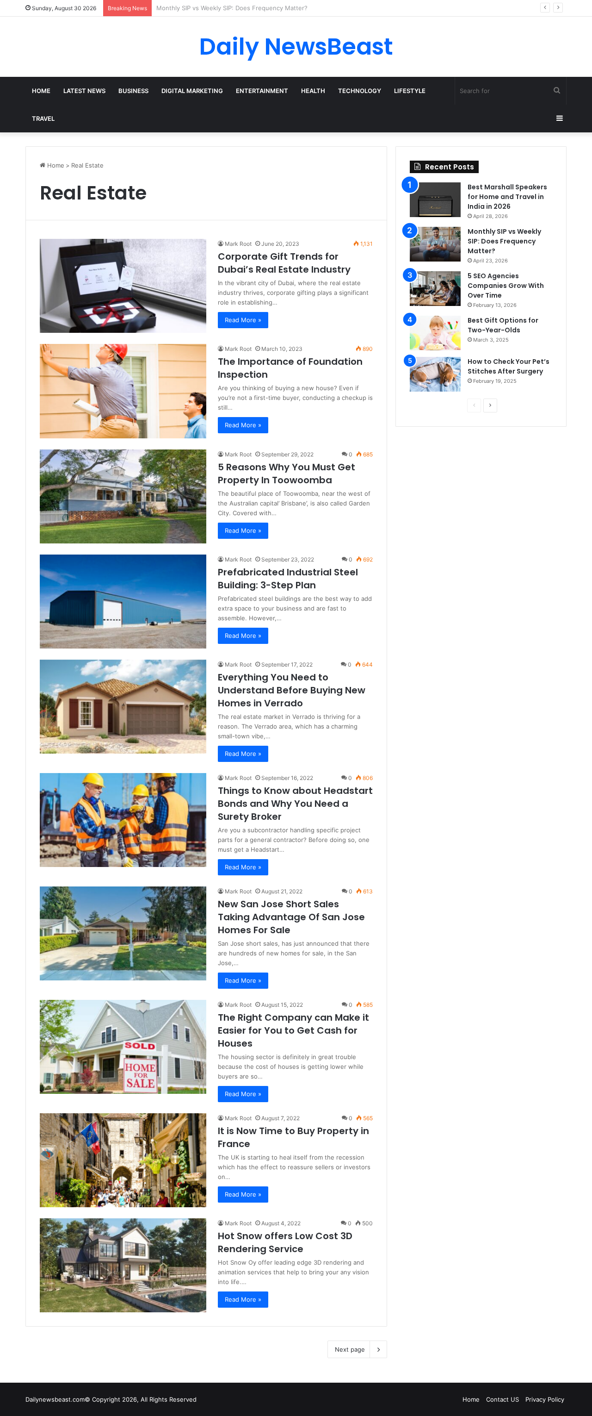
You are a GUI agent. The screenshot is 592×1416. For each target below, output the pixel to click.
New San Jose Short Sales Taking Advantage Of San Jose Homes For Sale (291, 917)
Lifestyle (410, 90)
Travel (43, 118)
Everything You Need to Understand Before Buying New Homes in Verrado (291, 690)
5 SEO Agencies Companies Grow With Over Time (228, 8)
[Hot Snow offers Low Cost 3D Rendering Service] (123, 1265)
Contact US (502, 1399)
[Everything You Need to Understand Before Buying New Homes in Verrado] (123, 707)
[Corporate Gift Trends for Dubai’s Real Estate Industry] (123, 286)
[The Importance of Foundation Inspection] (123, 391)
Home (41, 90)
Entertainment (262, 90)
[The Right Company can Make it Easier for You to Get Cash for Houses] (123, 1047)
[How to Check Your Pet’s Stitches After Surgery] (435, 374)
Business (133, 90)
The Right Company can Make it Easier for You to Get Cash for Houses (293, 1030)
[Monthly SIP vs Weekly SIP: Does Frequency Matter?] (435, 244)
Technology (359, 90)
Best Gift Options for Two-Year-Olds (503, 325)
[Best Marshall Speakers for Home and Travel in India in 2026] (435, 199)
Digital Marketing (192, 90)
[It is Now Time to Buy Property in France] (123, 1160)
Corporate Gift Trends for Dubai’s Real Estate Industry (284, 263)
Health (313, 90)
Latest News (84, 90)
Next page (350, 1349)
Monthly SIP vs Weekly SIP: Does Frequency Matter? (504, 241)
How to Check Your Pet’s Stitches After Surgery (508, 366)
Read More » (243, 320)
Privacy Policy (544, 1399)
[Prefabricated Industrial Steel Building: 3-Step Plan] (123, 602)
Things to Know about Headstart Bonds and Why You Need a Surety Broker (295, 803)
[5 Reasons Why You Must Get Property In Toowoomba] (123, 496)
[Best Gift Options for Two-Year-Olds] (435, 333)
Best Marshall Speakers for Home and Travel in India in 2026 (507, 196)
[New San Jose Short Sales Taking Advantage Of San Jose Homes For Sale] (123, 933)
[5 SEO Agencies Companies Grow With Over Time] (435, 288)
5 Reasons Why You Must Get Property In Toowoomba (286, 474)
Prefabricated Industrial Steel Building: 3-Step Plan (288, 579)
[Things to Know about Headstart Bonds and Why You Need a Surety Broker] (123, 820)
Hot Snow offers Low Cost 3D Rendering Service (285, 1242)
